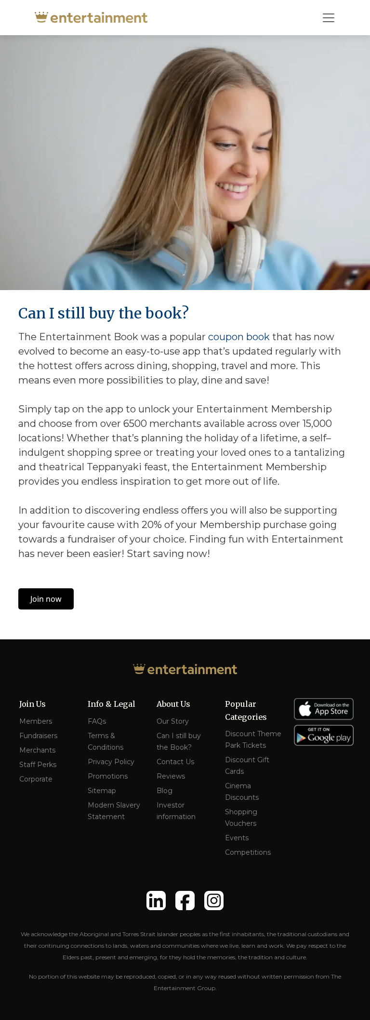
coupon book (239, 337)
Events (237, 838)
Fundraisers (38, 735)
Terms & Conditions (105, 741)
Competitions (248, 852)
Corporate (36, 779)
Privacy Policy (111, 761)
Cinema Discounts (242, 792)
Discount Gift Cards (247, 765)
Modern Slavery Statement (114, 811)
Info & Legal (111, 704)
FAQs (97, 721)
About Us (173, 704)
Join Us (32, 704)
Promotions (108, 776)
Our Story (173, 721)
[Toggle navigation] (329, 18)
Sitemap (102, 790)
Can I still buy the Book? (179, 741)
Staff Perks (37, 764)
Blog (164, 790)
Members (35, 721)
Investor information (176, 811)
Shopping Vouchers (241, 818)
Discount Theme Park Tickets (253, 739)
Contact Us (175, 761)
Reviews (171, 776)
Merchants (37, 750)
